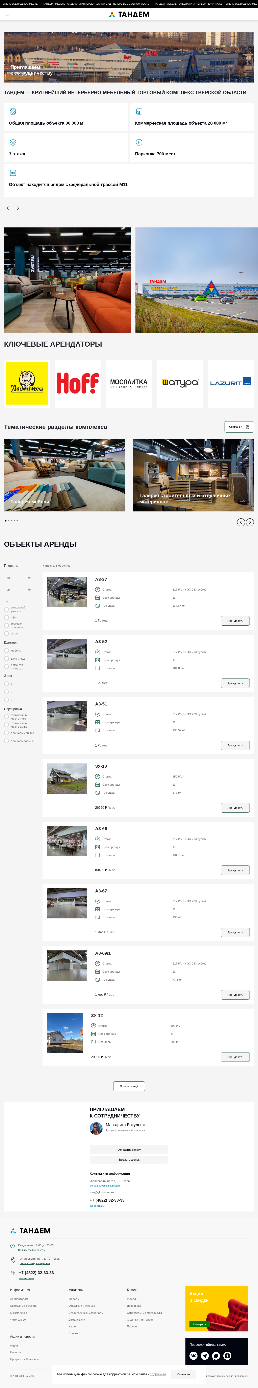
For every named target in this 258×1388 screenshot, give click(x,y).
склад (14, 633)
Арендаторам (19, 1298)
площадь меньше (22, 732)
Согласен (183, 1374)
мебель (16, 650)
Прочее (73, 1333)
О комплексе (18, 1312)
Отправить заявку (129, 1149)
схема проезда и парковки (105, 1185)
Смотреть (199, 1324)
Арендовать (235, 620)
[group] (64, 475)
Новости (15, 1352)
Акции (14, 1345)
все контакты (97, 1205)
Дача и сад (134, 1305)
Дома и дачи (77, 1319)
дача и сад (18, 658)
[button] (8, 208)
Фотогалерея (18, 1319)
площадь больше (22, 741)
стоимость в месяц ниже (19, 716)
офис (14, 617)
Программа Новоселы (24, 1359)
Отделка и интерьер (82, 1305)
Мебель (74, 1298)
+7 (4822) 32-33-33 (107, 1200)
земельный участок (18, 609)
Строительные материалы (86, 1312)
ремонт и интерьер (17, 666)
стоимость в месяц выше (19, 724)
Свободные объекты (23, 1305)
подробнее (241, 1376)
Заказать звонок (129, 1159)
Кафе (72, 1326)
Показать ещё (129, 1086)
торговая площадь (17, 625)
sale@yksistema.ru (102, 1192)
